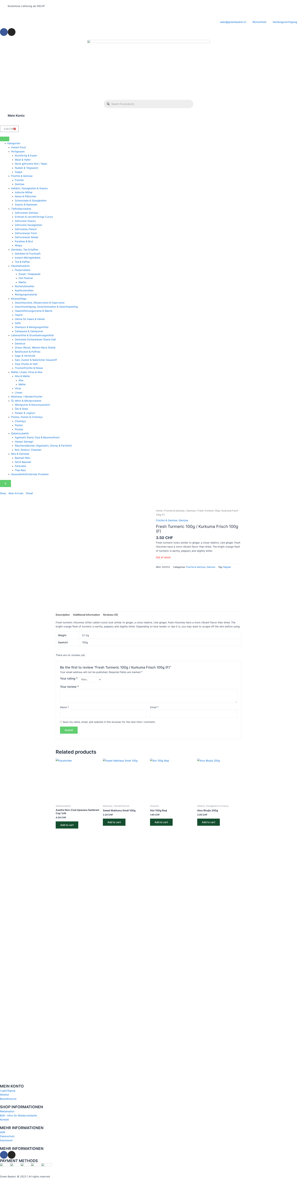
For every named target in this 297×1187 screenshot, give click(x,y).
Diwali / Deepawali (29, 274)
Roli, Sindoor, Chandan (28, 449)
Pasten (19, 425)
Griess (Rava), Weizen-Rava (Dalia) (35, 347)
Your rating (69, 678)
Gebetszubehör (20, 433)
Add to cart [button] (67, 825)
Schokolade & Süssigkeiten (30, 200)
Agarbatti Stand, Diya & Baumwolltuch (37, 437)
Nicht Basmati (23, 462)
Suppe (18, 171)
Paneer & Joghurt (25, 412)
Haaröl (19, 314)
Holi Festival (26, 278)
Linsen (18, 392)
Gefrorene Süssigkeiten (28, 225)
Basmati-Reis (22, 457)
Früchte (19, 180)
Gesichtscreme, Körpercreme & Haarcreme (40, 302)
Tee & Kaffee (22, 261)
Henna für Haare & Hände (30, 319)
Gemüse (19, 184)
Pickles (19, 429)
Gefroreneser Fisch (26, 233)
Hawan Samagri (24, 441)
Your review (69, 686)
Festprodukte (22, 270)
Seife (18, 323)
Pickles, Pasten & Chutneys (27, 417)
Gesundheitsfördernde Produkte (30, 474)
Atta (21, 380)
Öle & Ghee (21, 408)
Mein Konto (16, 115)
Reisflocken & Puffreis (27, 351)
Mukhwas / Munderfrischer (26, 396)
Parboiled (20, 466)
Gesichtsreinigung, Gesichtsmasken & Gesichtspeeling (46, 306)
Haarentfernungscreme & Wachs (33, 310)
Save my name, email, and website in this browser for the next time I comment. (109, 721)
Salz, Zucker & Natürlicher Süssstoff (36, 359)
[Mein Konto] (4, 117)
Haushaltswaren (20, 265)
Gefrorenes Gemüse (26, 212)
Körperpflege (18, 298)
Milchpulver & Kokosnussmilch (32, 404)
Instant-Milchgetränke (27, 257)
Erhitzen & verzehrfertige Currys (34, 216)
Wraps (18, 245)
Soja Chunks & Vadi (26, 363)
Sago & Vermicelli (25, 355)
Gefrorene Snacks (25, 220)
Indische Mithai (23, 192)
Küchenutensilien (24, 286)
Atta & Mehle (22, 376)
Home (159, 510)
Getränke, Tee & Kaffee (24, 249)
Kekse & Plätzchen (25, 196)
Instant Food (18, 147)
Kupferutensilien (24, 290)
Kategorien (13, 143)
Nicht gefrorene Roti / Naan (31, 163)
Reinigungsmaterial (26, 294)
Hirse (18, 388)
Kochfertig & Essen (26, 155)
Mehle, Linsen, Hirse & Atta (26, 372)
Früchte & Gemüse (21, 175)
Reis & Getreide (20, 453)
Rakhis (22, 282)
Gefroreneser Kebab (26, 237)
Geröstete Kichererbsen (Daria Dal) (35, 339)
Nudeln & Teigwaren (26, 167)
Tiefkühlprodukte (21, 208)
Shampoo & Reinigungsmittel (31, 327)
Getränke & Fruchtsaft (28, 253)
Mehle (22, 384)
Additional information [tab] (86, 614)
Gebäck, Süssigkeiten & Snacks (29, 188)
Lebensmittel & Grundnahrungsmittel (32, 335)
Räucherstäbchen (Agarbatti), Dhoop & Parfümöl (43, 445)
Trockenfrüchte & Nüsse (29, 367)
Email (154, 707)
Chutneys (20, 421)
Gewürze (20, 343)
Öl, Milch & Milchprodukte (26, 400)
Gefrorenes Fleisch (26, 229)
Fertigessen (18, 151)
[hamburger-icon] (4, 139)
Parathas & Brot (24, 241)
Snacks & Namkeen (26, 204)
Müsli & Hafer (22, 159)
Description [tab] (63, 614)
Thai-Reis (20, 470)
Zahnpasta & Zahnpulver (29, 331)
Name (64, 707)
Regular (227, 567)
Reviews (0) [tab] (110, 614)
